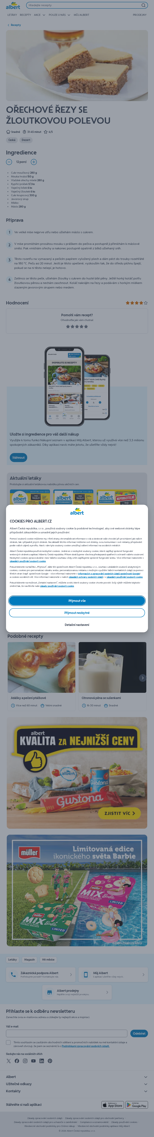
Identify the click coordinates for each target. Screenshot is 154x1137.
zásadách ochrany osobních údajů (86, 577)
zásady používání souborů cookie (57, 586)
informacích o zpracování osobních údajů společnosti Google (109, 573)
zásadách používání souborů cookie (28, 561)
